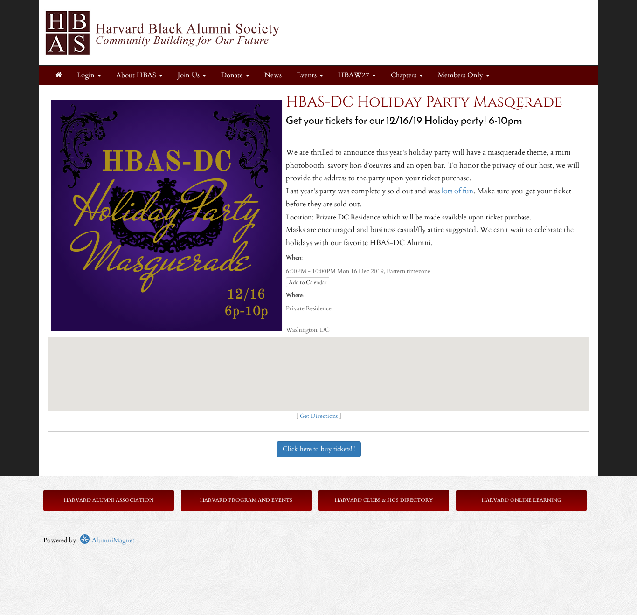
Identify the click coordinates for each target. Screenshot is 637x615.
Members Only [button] (461, 75)
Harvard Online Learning (521, 500)
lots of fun (457, 191)
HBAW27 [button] (354, 75)
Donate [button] (233, 75)
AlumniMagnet (112, 540)
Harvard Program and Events (246, 500)
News (273, 75)
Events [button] (307, 75)
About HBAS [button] (137, 75)
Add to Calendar (307, 282)
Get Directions (319, 416)
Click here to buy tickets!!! (319, 448)
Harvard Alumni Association (108, 500)
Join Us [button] (189, 75)
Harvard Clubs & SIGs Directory (384, 500)
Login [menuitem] (87, 75)
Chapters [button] (404, 75)
